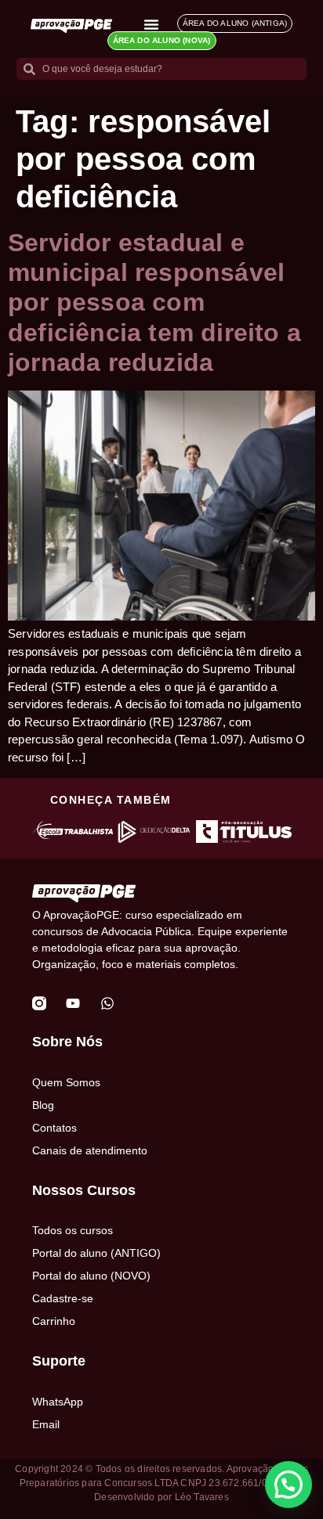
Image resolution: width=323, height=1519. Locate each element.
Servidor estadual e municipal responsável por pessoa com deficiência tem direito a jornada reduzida (154, 303)
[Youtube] (73, 1003)
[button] (288, 1484)
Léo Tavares (202, 1497)
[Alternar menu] (151, 24)
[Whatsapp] (107, 1003)
